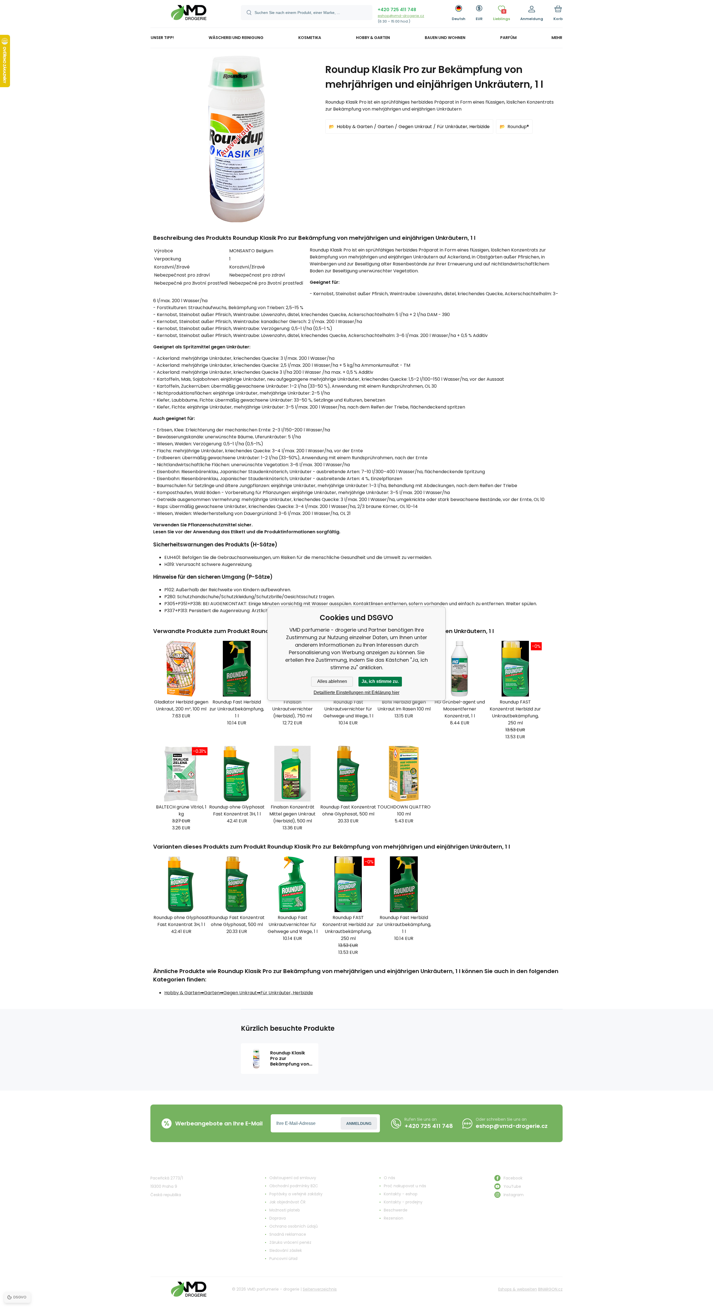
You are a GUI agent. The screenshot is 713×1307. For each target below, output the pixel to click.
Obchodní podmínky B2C (293, 1186)
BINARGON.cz (550, 1289)
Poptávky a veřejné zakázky (296, 1194)
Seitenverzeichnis (320, 1289)
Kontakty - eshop (400, 1194)
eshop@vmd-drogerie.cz (401, 15)
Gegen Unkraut (415, 126)
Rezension (393, 1218)
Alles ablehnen (332, 681)
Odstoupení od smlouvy (292, 1178)
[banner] (188, 14)
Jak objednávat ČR (287, 1202)
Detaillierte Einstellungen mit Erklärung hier (356, 692)
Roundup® (518, 126)
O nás (389, 1178)
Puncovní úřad (283, 1258)
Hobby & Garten (355, 126)
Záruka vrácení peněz (290, 1242)
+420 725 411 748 (397, 9)
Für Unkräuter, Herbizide (463, 126)
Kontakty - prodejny (403, 1202)
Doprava (277, 1218)
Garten (386, 126)
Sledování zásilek (285, 1250)
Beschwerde (395, 1210)
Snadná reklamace (287, 1234)
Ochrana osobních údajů (293, 1226)
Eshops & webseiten (517, 1289)
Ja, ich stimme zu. (380, 681)
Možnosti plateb (284, 1210)
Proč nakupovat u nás (405, 1186)
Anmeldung (359, 1123)
